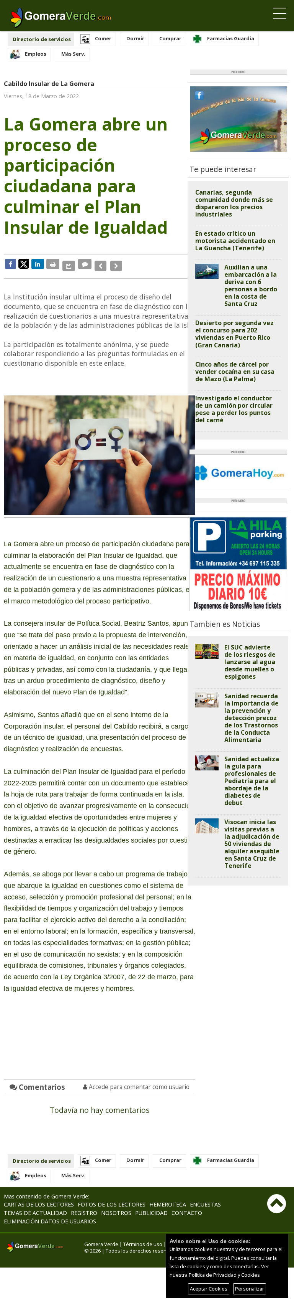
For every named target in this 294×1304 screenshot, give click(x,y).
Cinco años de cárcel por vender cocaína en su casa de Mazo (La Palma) (234, 371)
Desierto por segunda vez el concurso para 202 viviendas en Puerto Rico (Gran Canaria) (234, 334)
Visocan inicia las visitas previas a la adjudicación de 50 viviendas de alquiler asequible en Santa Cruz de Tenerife (251, 844)
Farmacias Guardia (230, 38)
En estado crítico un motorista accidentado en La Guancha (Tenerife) (235, 240)
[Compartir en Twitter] (23, 263)
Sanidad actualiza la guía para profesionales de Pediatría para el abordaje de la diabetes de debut (251, 781)
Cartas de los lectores (39, 1198)
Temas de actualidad (35, 1207)
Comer (103, 38)
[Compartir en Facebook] (10, 264)
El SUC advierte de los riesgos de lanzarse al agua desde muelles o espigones (250, 662)
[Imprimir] (52, 264)
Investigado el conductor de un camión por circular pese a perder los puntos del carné (234, 409)
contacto (187, 1207)
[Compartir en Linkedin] (37, 264)
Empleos (35, 53)
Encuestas (205, 1198)
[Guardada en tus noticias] (68, 264)
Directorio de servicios (42, 39)
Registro (84, 1207)
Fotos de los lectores (111, 1198)
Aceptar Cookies (208, 1288)
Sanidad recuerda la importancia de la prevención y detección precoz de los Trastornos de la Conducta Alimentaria (251, 718)
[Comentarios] (83, 264)
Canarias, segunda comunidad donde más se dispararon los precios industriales (234, 203)
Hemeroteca (167, 1198)
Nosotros (116, 1207)
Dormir (135, 38)
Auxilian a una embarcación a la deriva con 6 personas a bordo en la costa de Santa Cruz (250, 285)
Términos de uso (142, 1238)
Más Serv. (73, 53)
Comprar (170, 38)
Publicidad (151, 1207)
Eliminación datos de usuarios (50, 1216)
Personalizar (249, 1288)
